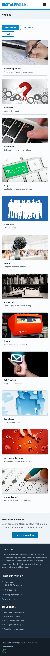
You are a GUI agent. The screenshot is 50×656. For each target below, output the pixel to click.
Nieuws (7, 341)
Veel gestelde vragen (14, 458)
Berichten (8, 107)
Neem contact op (25, 535)
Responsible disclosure (14, 621)
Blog (6, 185)
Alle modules (10, 27)
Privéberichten (11, 380)
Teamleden (9, 419)
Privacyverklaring (12, 616)
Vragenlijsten (10, 497)
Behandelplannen (12, 68)
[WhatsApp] (4, 652)
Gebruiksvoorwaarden (14, 612)
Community (28, 27)
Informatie (9, 302)
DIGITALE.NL (15, 4)
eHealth (8, 34)
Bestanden (9, 146)
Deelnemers (9, 224)
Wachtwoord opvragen (14, 629)
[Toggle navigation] (44, 4)
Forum (7, 263)
